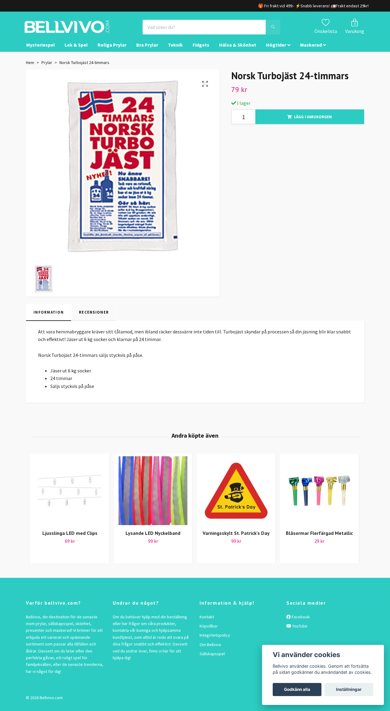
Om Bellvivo (210, 650)
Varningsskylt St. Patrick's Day (236, 538)
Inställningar (349, 689)
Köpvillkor (209, 631)
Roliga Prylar (112, 51)
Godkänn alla (297, 689)
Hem (30, 68)
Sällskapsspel (212, 659)
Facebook (300, 622)
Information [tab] (49, 317)
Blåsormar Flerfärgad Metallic (319, 538)
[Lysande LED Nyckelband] (153, 496)
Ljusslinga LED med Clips (70, 538)
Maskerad (311, 51)
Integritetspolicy (215, 641)
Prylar (46, 68)
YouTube (299, 631)
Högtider (276, 51)
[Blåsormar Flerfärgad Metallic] (319, 496)
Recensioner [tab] (94, 317)
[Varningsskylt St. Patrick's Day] (236, 496)
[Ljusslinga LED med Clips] (69, 496)
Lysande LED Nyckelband (153, 538)
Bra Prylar (147, 51)
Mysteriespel (40, 51)
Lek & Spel (76, 51)
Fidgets (201, 51)
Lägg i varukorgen (313, 122)
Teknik (175, 51)
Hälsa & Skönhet (237, 51)
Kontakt (207, 622)
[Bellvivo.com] (84, 30)
